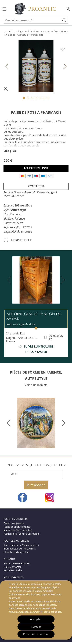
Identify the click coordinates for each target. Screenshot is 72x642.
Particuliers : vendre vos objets (21, 533)
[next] (62, 280)
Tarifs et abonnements (16, 526)
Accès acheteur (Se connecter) (21, 545)
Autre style (22, 34)
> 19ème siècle (35, 34)
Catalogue (19, 31)
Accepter (36, 619)
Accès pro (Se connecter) (17, 530)
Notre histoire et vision (16, 563)
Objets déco (32, 31)
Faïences (45, 31)
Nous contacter (12, 567)
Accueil (8, 31)
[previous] (10, 280)
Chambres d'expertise (16, 552)
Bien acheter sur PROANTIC (19, 548)
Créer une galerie (13, 523)
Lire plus (9, 151)
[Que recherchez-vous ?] (64, 20)
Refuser (36, 626)
